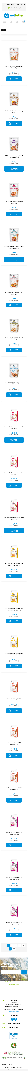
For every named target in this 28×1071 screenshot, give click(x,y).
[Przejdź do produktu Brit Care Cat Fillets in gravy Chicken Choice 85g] (14, 54)
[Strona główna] (14, 15)
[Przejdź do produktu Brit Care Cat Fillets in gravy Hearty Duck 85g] (14, 99)
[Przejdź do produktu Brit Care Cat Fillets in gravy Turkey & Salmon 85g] (14, 281)
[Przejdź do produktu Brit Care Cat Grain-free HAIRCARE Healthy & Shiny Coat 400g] (14, 596)
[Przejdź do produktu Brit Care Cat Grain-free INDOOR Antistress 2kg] (14, 686)
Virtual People (18, 1067)
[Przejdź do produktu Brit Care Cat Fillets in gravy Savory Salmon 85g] (14, 190)
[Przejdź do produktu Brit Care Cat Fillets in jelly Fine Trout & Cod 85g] (14, 325)
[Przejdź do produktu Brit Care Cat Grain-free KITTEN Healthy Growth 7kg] (14, 910)
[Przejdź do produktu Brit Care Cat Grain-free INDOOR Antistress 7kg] (14, 776)
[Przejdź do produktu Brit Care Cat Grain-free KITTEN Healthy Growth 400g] (14, 866)
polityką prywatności (14, 984)
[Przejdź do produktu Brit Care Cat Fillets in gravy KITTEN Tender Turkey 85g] (14, 144)
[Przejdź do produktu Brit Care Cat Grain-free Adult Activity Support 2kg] (14, 415)
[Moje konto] (17, 22)
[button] (5, 22)
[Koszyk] (23, 22)
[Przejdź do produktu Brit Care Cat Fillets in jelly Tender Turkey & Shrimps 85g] (14, 370)
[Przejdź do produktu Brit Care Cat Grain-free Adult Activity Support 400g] (14, 461)
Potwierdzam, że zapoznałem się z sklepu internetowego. (14, 980)
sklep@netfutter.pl (16, 8)
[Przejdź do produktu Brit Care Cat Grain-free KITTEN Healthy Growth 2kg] (14, 821)
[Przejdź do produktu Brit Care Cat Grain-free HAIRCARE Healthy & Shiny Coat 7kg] (14, 641)
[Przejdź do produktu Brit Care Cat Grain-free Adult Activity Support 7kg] (14, 506)
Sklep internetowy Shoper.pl (14, 1069)
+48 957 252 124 (10, 5)
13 (14, 949)
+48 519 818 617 (20, 5)
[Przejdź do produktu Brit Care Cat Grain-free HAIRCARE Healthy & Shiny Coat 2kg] (14, 552)
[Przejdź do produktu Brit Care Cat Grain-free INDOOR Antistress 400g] (14, 731)
